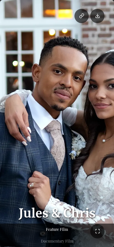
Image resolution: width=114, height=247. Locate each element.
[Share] (81, 16)
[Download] (97, 16)
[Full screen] (97, 231)
